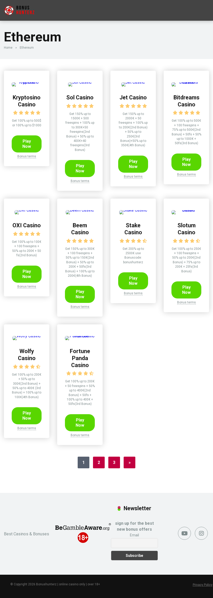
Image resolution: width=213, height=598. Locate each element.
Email (134, 535)
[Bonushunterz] (19, 8)
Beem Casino (80, 229)
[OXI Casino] (27, 210)
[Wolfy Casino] (26, 335)
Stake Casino (133, 229)
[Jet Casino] (133, 82)
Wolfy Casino (27, 354)
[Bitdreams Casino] (186, 82)
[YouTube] (184, 533)
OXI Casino (26, 225)
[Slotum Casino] (186, 210)
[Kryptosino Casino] (27, 82)
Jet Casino (133, 97)
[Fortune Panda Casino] (80, 335)
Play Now (26, 144)
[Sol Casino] (80, 82)
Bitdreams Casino (186, 101)
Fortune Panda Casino (80, 358)
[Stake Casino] (133, 210)
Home (8, 47)
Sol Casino (80, 97)
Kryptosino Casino (27, 101)
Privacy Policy (202, 585)
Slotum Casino (186, 229)
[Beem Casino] (80, 210)
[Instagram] (201, 533)
